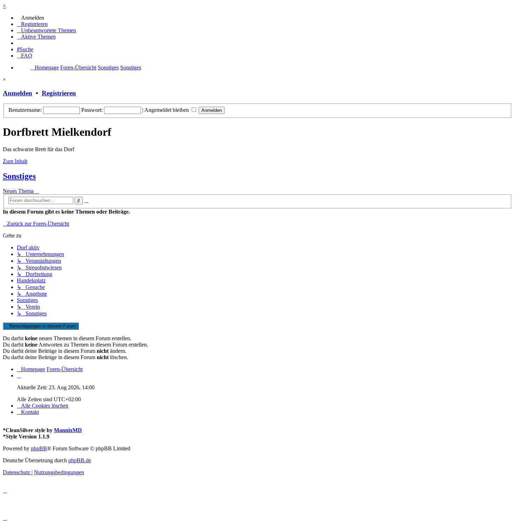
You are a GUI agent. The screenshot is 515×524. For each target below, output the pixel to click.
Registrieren (59, 93)
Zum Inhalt (15, 161)
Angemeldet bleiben (167, 110)
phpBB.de (79, 460)
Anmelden (17, 93)
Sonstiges (19, 176)
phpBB (39, 448)
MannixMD (68, 430)
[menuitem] (30, 18)
